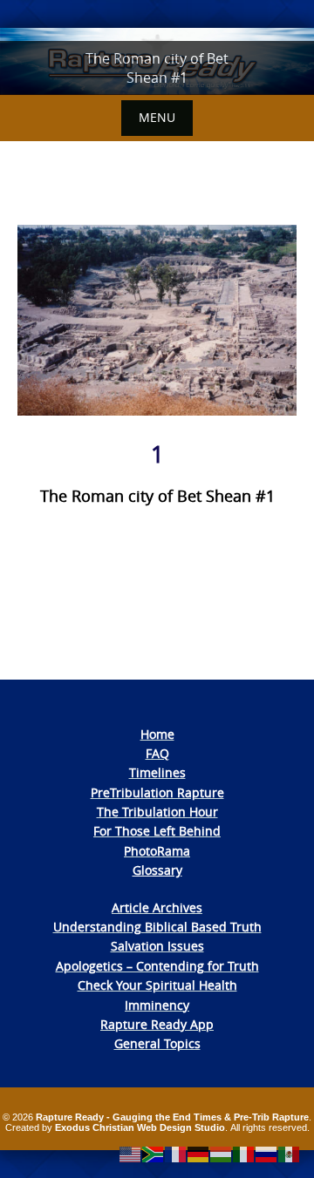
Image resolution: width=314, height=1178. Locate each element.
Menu (157, 117)
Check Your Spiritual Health (157, 985)
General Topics (157, 1043)
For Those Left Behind (157, 831)
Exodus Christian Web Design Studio (140, 1127)
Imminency (157, 1005)
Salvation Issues (157, 946)
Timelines (157, 772)
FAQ (157, 753)
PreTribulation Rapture (157, 792)
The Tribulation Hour (157, 811)
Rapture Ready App (157, 1024)
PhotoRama (157, 851)
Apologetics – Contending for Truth (157, 966)
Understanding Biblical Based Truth (157, 926)
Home (157, 734)
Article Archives (157, 907)
